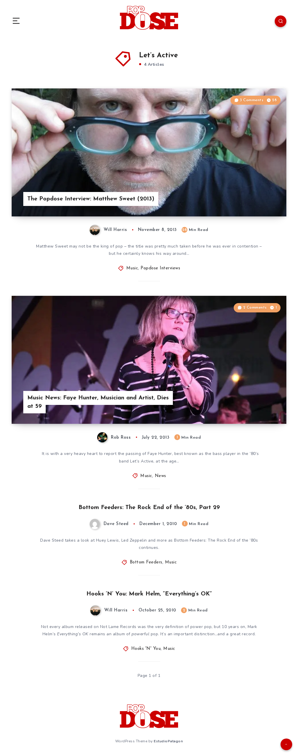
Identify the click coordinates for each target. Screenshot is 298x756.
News (160, 476)
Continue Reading (266, 200)
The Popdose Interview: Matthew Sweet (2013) (90, 199)
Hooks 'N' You (146, 649)
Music (132, 268)
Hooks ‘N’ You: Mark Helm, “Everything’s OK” (149, 594)
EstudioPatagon (168, 741)
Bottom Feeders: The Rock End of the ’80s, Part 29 (149, 507)
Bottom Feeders (146, 562)
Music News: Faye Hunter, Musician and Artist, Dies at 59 (98, 402)
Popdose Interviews (160, 268)
